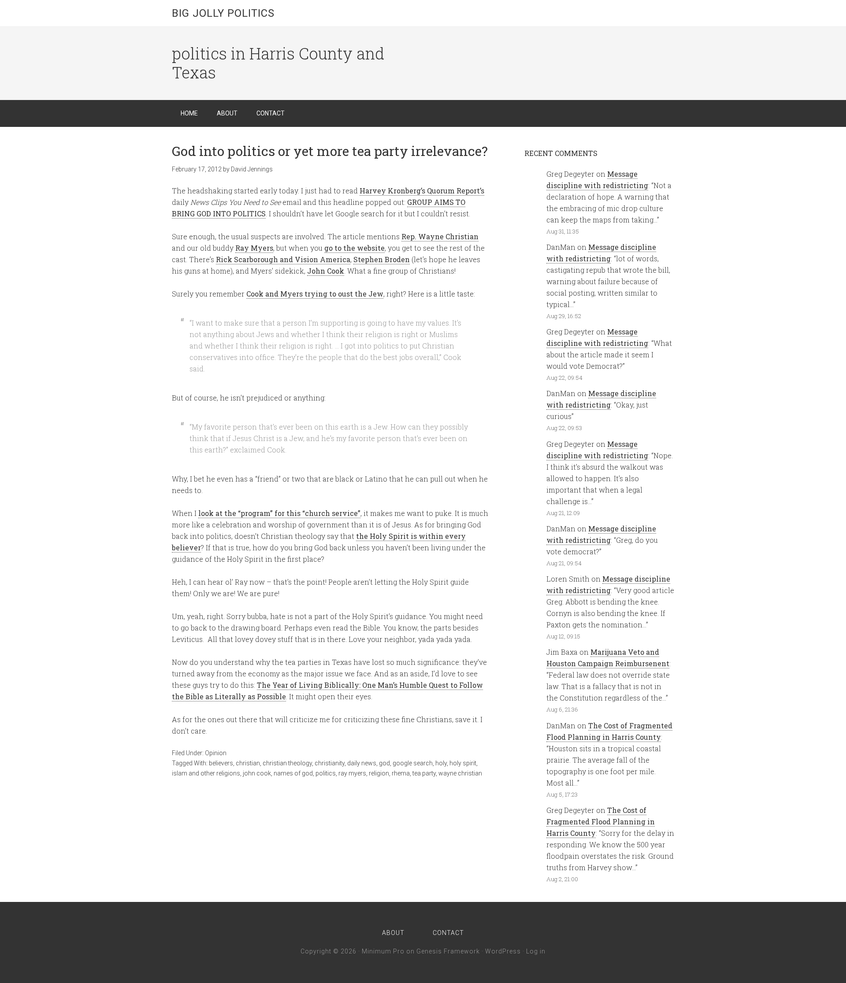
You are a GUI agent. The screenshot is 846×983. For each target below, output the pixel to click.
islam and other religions (206, 773)
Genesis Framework (448, 951)
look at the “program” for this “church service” (279, 513)
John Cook (325, 270)
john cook (257, 773)
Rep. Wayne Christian (440, 236)
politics (325, 773)
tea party (424, 773)
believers (221, 763)
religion (379, 773)
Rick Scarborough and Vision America (283, 259)
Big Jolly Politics (223, 13)
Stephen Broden (381, 259)
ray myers (352, 773)
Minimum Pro (383, 951)
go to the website (354, 247)
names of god (293, 773)
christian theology (287, 763)
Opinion (215, 753)
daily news (361, 763)
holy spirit (462, 763)
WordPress (503, 951)
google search (413, 763)
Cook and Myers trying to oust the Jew (314, 293)
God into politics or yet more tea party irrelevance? (330, 151)
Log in (535, 951)
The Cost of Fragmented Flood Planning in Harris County (600, 821)
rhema (401, 773)
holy (441, 763)
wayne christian (460, 773)
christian (248, 763)
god (384, 763)
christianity (330, 763)
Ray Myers (254, 247)
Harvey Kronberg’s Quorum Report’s (422, 190)
